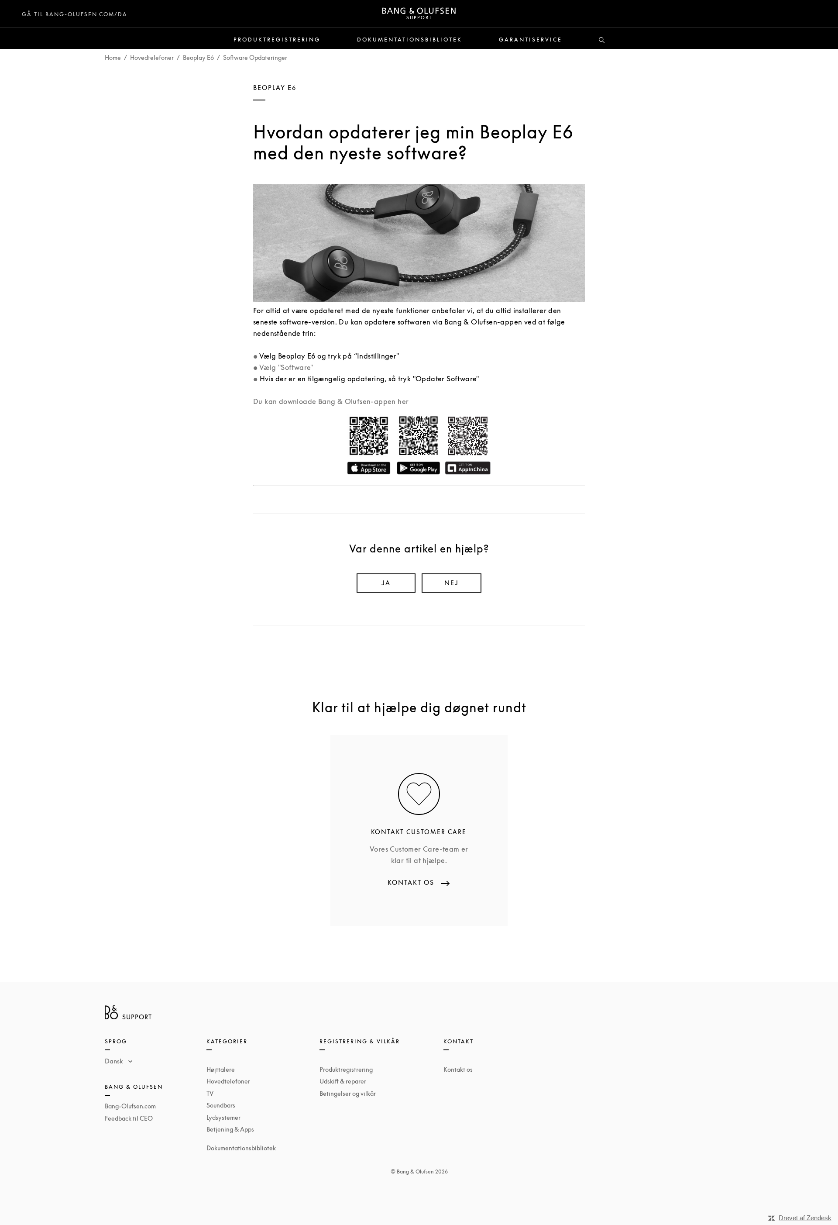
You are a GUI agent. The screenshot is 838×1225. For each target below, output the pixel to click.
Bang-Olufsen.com (130, 1106)
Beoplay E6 (198, 57)
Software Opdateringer (255, 57)
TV (209, 1093)
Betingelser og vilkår (347, 1093)
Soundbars (220, 1105)
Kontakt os (458, 1069)
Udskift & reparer (342, 1081)
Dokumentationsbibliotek (409, 39)
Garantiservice (530, 39)
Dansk (115, 1061)
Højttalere (220, 1069)
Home (113, 57)
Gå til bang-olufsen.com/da (74, 14)
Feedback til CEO (129, 1118)
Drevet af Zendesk (805, 1218)
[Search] (602, 40)
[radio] (386, 583)
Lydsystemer (223, 1117)
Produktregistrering (277, 39)
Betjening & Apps (230, 1129)
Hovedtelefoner (152, 57)
